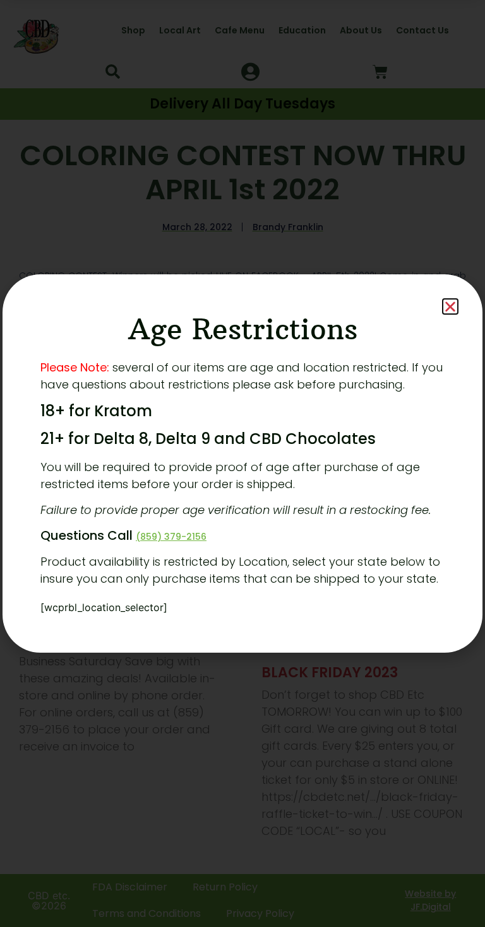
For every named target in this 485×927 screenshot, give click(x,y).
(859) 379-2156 (171, 536)
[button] (450, 306)
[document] (242, 463)
